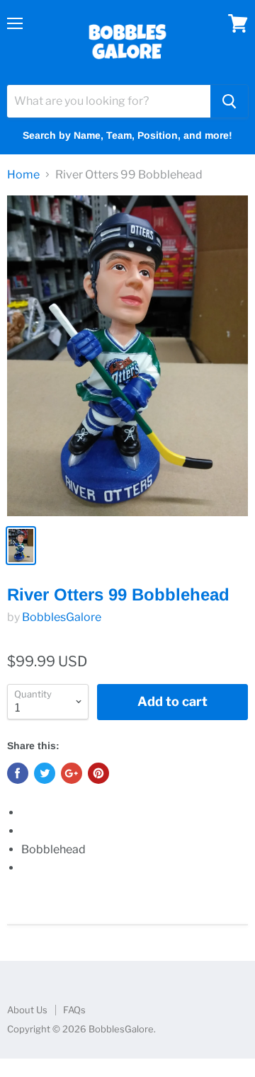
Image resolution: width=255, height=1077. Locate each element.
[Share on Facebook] (17, 773)
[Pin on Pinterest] (98, 773)
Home (23, 175)
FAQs (74, 1009)
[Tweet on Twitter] (44, 773)
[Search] (229, 101)
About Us (27, 1009)
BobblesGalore (61, 617)
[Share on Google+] (71, 773)
